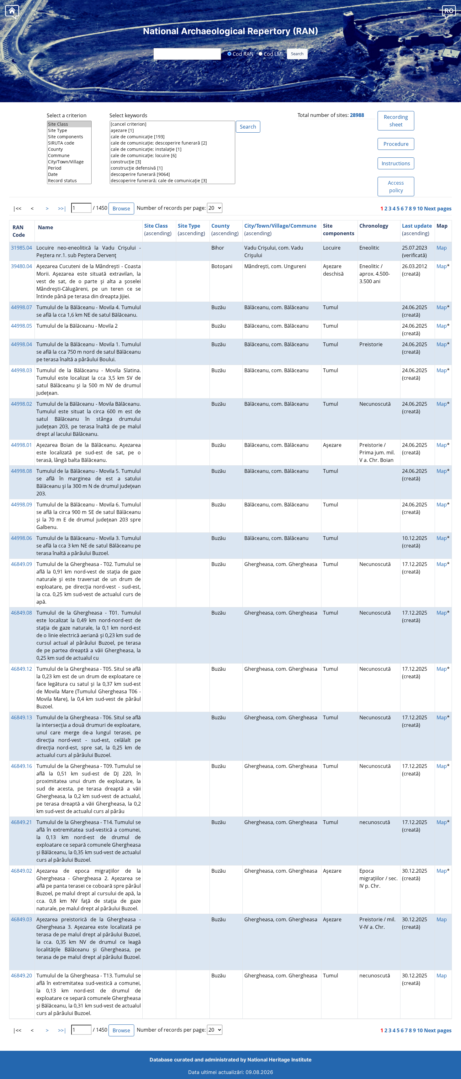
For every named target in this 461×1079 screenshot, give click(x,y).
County (220, 225)
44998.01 (21, 445)
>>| (62, 208)
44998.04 (21, 344)
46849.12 (21, 668)
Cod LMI (272, 53)
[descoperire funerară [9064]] (172, 174)
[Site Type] (69, 130)
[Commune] (69, 155)
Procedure (396, 143)
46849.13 (21, 717)
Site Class (156, 225)
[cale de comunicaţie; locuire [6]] (172, 155)
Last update (417, 225)
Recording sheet (396, 121)
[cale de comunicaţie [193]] (172, 137)
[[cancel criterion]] (172, 124)
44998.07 (21, 307)
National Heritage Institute (279, 1059)
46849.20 (21, 975)
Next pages (438, 208)
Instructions (396, 163)
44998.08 (21, 471)
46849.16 (21, 766)
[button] (449, 11)
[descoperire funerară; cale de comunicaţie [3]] (172, 180)
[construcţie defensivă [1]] (172, 168)
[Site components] (69, 137)
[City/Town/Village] (69, 162)
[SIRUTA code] (69, 143)
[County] (69, 149)
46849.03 (21, 919)
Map (442, 247)
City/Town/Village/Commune (280, 225)
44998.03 (21, 370)
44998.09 (21, 504)
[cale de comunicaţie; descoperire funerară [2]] (172, 143)
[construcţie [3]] (172, 162)
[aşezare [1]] (172, 130)
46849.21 (21, 822)
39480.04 (21, 266)
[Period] (69, 168)
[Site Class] (69, 124)
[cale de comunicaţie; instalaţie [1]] (172, 149)
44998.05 (21, 325)
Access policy (396, 186)
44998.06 (21, 538)
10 (420, 208)
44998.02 (21, 403)
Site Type (189, 225)
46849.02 (21, 870)
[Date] (69, 174)
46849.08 (21, 612)
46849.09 (21, 564)
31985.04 (21, 247)
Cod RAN (242, 53)
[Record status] (69, 180)
